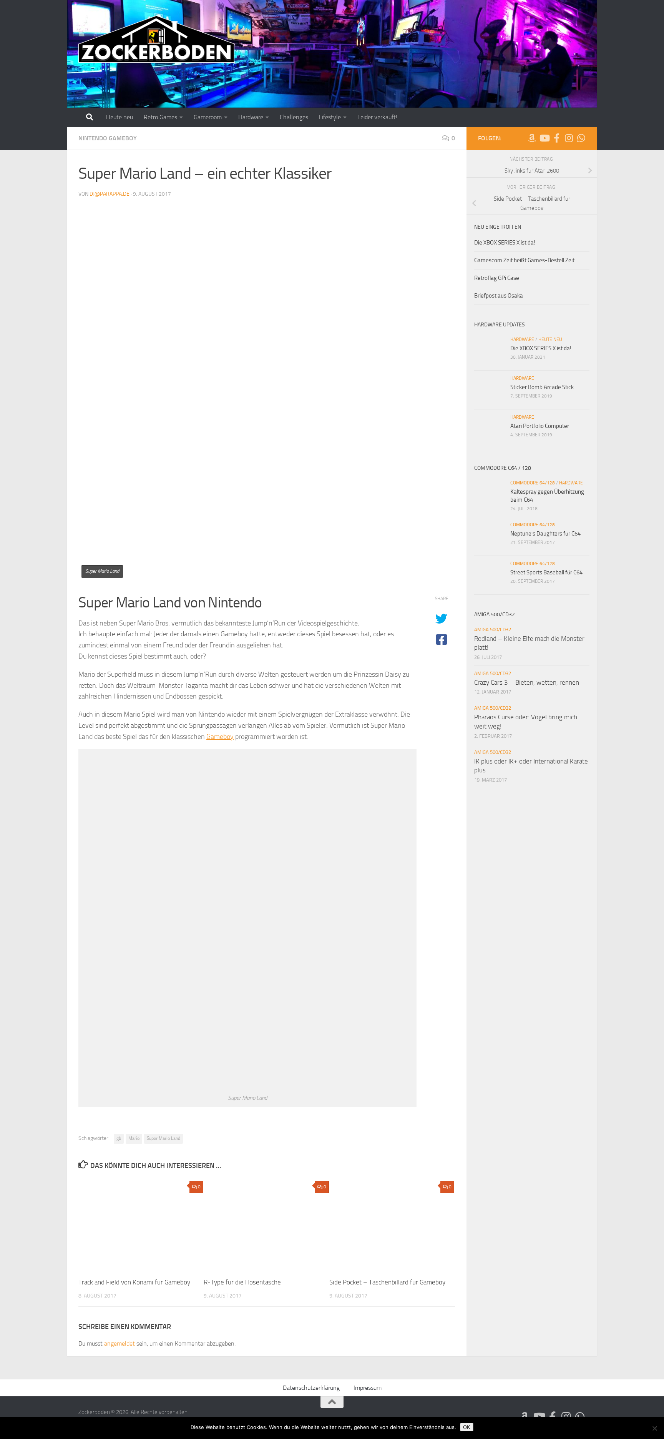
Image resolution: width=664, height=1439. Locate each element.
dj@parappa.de (109, 194)
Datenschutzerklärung (311, 1387)
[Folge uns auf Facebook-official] (556, 138)
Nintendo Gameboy (107, 138)
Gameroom (208, 117)
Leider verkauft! (377, 117)
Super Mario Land (163, 1138)
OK (466, 1427)
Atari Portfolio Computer (539, 426)
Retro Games (160, 117)
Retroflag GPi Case (496, 277)
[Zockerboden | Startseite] (156, 39)
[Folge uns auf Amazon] (531, 138)
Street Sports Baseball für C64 (546, 572)
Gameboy (220, 736)
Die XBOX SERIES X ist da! (504, 242)
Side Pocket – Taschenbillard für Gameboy (387, 1282)
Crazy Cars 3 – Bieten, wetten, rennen (526, 682)
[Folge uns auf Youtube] (544, 138)
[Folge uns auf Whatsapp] (581, 138)
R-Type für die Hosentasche (242, 1282)
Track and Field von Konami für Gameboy (134, 1282)
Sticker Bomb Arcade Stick (542, 387)
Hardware (250, 117)
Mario (133, 1138)
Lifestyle (330, 117)
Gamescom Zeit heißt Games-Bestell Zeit (524, 260)
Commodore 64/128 (532, 483)
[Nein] (654, 1428)
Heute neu (119, 117)
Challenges (294, 117)
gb (118, 1138)
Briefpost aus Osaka (498, 295)
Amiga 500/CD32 (492, 629)
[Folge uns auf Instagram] (568, 138)
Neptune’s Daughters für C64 (545, 533)
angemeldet (119, 1343)
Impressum (368, 1387)
